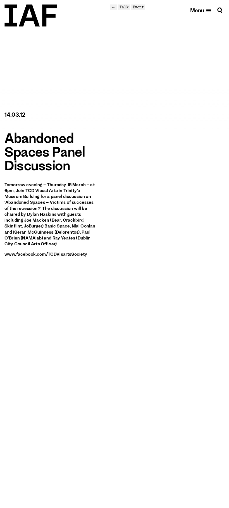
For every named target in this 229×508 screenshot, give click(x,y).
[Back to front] (30, 15)
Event (138, 7)
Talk (124, 7)
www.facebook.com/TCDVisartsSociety (45, 254)
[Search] (220, 10)
